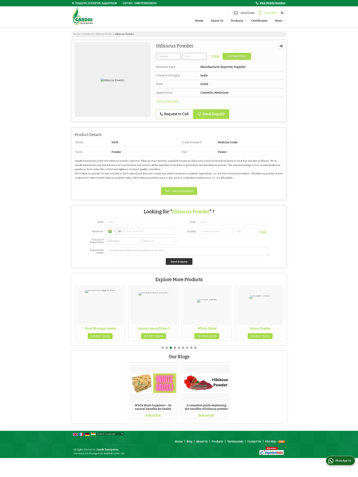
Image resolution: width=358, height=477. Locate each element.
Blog (189, 441)
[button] (273, 3)
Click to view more (167, 101)
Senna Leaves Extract (103, 328)
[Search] (281, 13)
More (278, 20)
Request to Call (176, 114)
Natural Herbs (104, 34)
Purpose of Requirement (97, 241)
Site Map (270, 441)
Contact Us (254, 441)
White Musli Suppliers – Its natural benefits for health (153, 407)
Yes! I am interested (179, 191)
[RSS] (281, 441)
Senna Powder (210, 328)
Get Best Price (236, 56)
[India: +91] (111, 231)
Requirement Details (97, 251)
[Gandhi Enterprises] (83, 16)
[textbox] (194, 56)
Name (100, 222)
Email (193, 222)
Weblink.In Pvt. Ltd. (114, 453)
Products (237, 20)
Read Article (153, 415)
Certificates (259, 20)
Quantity (191, 231)
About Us (217, 20)
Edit (216, 56)
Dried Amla (263, 328)
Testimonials (235, 441)
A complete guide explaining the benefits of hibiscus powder (206, 407)
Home (199, 20)
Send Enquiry (213, 114)
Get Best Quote (103, 336)
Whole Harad (156, 328)
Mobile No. (98, 231)
